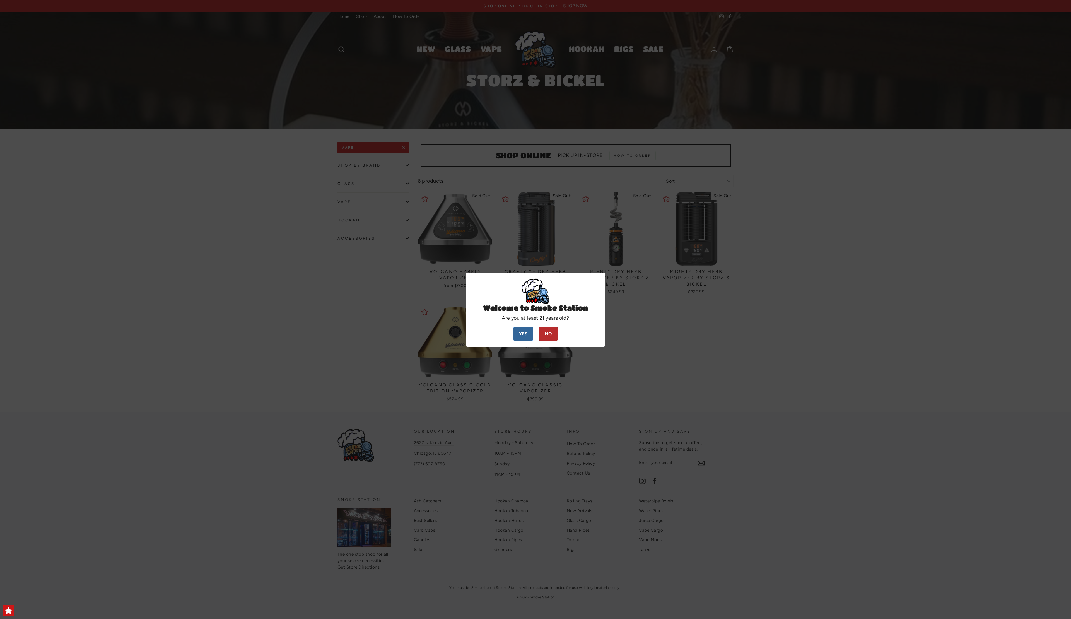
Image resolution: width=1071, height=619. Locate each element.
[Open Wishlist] (8, 610)
